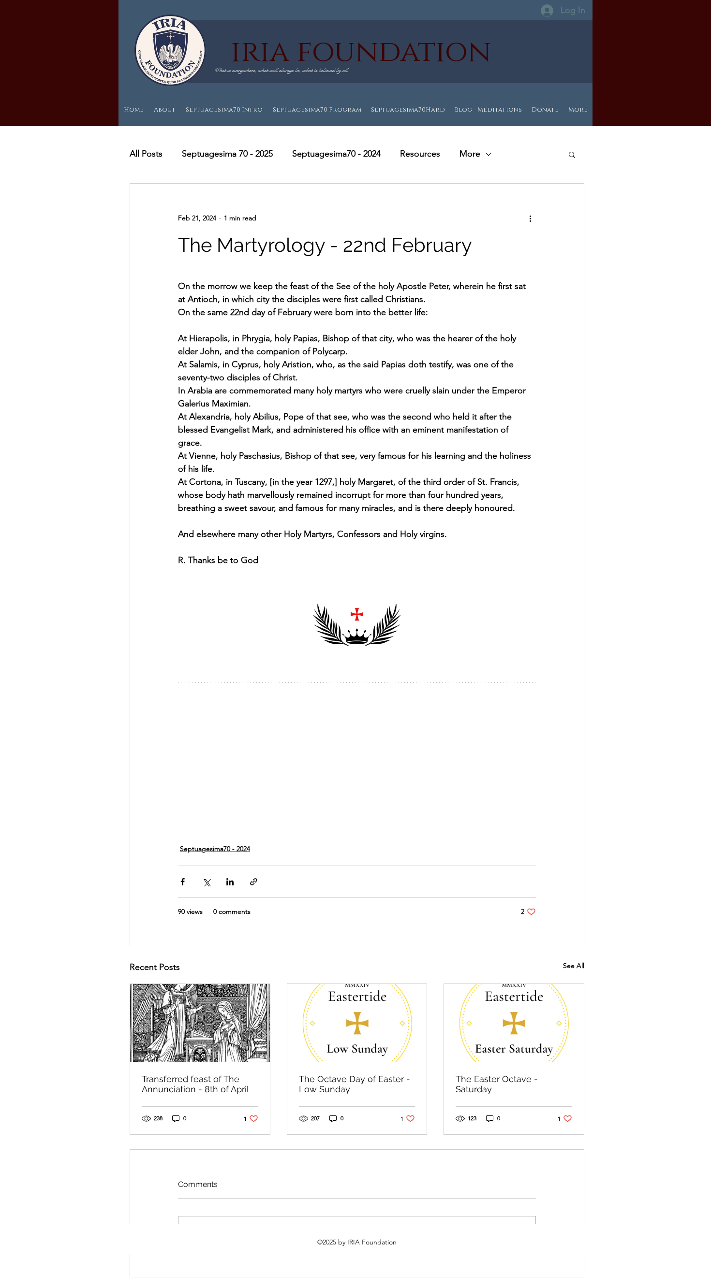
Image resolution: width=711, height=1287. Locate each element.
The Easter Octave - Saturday (497, 1084)
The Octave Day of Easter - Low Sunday (354, 1084)
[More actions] (530, 218)
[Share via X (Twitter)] (206, 881)
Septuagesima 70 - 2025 (227, 153)
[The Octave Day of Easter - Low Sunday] (357, 1023)
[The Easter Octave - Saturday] (514, 1023)
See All (573, 965)
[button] (572, 154)
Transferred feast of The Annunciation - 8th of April (195, 1084)
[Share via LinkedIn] (230, 881)
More (469, 153)
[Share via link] (253, 881)
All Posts (146, 153)
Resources (420, 153)
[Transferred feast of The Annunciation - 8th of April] (200, 1023)
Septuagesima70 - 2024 (336, 153)
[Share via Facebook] (182, 881)
